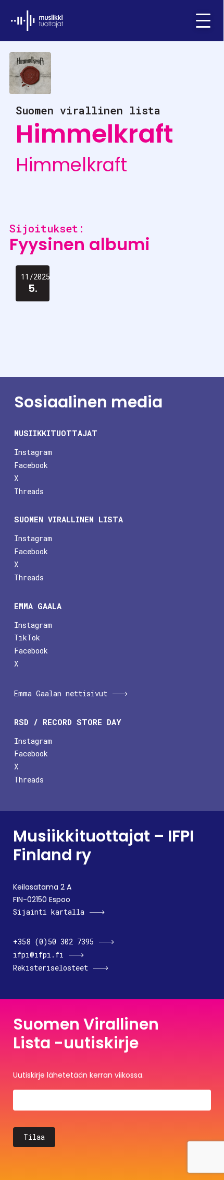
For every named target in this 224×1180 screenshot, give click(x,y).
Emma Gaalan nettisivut (60, 693)
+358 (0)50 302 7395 (53, 942)
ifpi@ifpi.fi (38, 955)
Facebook (31, 465)
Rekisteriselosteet (50, 968)
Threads (29, 491)
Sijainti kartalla (48, 912)
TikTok (27, 637)
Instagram (33, 452)
